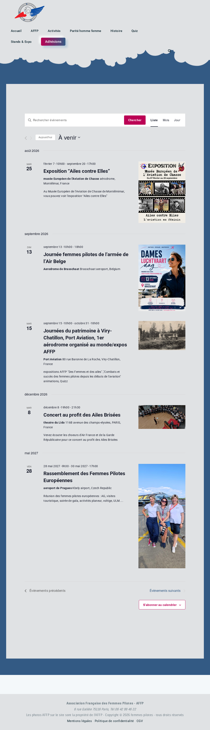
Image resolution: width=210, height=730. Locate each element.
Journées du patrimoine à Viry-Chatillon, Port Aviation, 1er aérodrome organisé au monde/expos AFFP (85, 341)
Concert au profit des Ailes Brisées (81, 415)
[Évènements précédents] (26, 138)
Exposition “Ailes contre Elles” (76, 171)
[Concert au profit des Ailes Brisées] (161, 417)
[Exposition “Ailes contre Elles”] (161, 192)
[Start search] (169, 51)
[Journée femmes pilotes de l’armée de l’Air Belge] (161, 278)
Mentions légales (79, 721)
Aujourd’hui (45, 137)
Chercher (135, 120)
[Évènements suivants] (31, 138)
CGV (140, 721)
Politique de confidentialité (114, 721)
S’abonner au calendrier (160, 605)
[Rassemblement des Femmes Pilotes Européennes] (161, 516)
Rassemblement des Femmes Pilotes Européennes (84, 477)
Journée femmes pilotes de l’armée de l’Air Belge (85, 258)
